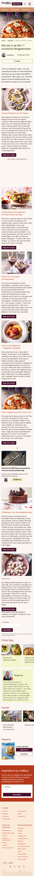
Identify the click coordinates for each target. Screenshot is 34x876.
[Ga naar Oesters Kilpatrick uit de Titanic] (17, 99)
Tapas (19, 851)
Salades (20, 831)
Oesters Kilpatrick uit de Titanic (15, 113)
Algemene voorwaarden (6, 839)
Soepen (20, 833)
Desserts (20, 841)
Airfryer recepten (23, 856)
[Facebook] (14, 866)
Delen (18, 61)
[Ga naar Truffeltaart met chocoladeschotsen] (17, 498)
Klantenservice (6, 830)
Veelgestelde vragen (8, 833)
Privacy (4, 842)
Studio (20, 814)
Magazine (5, 10)
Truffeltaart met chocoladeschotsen (17, 512)
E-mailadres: (5, 622)
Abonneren (17, 4)
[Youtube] (23, 866)
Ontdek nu (17, 479)
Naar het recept (9, 155)
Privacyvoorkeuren (7, 848)
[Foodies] (6, 4)
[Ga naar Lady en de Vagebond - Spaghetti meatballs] (17, 332)
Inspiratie (10, 40)
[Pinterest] (19, 866)
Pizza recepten (22, 854)
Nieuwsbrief (15, 10)
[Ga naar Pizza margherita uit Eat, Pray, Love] (17, 398)
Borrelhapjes (21, 844)
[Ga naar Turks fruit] (17, 565)
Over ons (5, 811)
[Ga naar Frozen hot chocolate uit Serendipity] (17, 263)
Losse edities (6, 819)
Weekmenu (26, 10)
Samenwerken (22, 811)
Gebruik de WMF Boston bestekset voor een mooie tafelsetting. (16, 469)
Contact (4, 835)
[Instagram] (10, 866)
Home (3, 40)
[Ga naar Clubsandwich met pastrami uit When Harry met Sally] (17, 198)
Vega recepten (22, 859)
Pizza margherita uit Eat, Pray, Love (16, 412)
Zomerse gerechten (23, 846)
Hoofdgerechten (23, 838)
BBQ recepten (22, 849)
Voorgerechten (22, 836)
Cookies (4, 845)
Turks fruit (6, 578)
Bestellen (24, 754)
